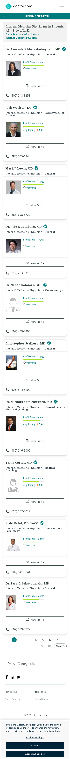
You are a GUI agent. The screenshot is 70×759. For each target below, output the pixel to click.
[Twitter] (18, 677)
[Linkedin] (12, 677)
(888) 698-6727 (20, 215)
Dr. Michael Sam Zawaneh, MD (29, 402)
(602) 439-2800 (20, 331)
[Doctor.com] (19, 6)
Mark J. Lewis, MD (20, 168)
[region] (35, 739)
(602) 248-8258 (20, 95)
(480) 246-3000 (20, 450)
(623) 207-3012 (20, 511)
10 (49, 646)
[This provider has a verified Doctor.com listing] (64, 49)
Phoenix (34, 34)
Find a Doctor (13, 34)
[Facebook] (7, 677)
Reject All (35, 745)
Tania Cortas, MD (19, 462)
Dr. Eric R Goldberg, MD (24, 227)
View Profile (37, 85)
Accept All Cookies (35, 753)
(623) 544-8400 (20, 390)
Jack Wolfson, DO (19, 107)
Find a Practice (13, 699)
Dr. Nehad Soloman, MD (24, 285)
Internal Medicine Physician (21, 37)
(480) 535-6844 (20, 156)
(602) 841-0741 (20, 572)
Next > (60, 646)
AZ (25, 34)
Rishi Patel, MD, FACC (22, 523)
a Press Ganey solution (23, 663)
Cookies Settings (35, 737)
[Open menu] (62, 6)
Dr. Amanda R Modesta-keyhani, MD (33, 49)
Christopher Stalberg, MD (26, 343)
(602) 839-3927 (20, 629)
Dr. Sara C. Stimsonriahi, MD (27, 583)
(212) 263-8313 (20, 273)
